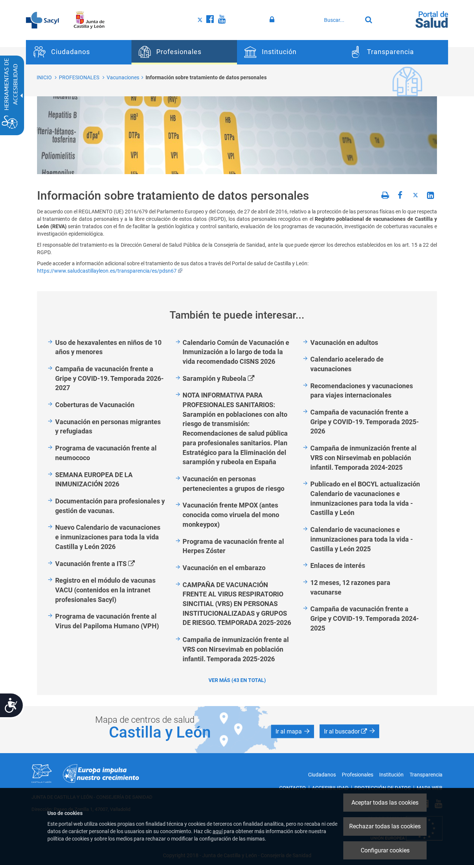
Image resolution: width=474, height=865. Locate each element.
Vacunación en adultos (344, 342)
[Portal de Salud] (431, 19)
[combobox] (341, 20)
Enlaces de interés (337, 565)
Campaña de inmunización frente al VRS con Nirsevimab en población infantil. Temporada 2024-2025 (363, 457)
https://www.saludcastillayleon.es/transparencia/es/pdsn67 (107, 271)
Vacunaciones (123, 77)
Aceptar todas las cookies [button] (384, 802)
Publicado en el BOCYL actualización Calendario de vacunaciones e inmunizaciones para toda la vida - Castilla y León (365, 498)
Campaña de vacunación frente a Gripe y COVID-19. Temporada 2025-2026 (364, 421)
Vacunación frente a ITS (103, 564)
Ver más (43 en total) (237, 680)
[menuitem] (78, 52)
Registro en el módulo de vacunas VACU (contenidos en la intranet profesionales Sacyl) (105, 589)
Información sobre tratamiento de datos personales (206, 77)
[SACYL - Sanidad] (42, 20)
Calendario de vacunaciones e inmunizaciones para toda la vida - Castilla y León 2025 (361, 539)
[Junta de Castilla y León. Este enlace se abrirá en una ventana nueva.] (89, 20)
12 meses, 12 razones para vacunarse (350, 587)
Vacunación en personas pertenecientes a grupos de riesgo (233, 483)
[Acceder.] (273, 19)
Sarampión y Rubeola (227, 378)
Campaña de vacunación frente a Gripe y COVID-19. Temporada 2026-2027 (109, 378)
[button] (292, 731)
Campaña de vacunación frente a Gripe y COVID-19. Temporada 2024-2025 (364, 618)
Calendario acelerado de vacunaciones (347, 364)
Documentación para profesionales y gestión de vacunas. (110, 506)
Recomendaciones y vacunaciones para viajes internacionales (361, 390)
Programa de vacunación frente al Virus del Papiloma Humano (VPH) (107, 621)
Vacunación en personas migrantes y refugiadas (108, 426)
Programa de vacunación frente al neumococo (106, 453)
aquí (218, 831)
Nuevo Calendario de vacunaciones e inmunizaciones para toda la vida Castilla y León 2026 (107, 536)
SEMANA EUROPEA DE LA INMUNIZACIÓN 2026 (94, 479)
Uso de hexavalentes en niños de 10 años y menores (108, 347)
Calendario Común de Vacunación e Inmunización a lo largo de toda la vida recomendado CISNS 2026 (236, 352)
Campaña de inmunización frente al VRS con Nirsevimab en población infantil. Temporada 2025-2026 (236, 649)
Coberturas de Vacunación (94, 405)
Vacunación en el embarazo (224, 568)
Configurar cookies (385, 850)
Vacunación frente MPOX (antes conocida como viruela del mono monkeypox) (231, 514)
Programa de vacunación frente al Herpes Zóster (233, 546)
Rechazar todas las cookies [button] (385, 826)
